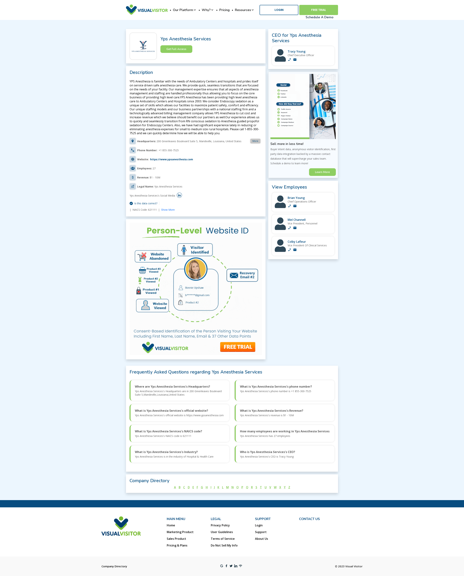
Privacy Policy (220, 525)
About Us (261, 539)
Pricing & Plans (177, 545)
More (255, 141)
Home (171, 525)
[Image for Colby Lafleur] (280, 250)
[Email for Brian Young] (295, 206)
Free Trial (318, 10)
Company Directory (114, 566)
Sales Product (176, 539)
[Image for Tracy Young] (280, 60)
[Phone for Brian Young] (289, 206)
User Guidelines (222, 532)
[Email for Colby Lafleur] (295, 250)
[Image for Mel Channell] (280, 229)
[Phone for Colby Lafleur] (289, 250)
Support (261, 532)
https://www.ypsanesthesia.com (171, 159)
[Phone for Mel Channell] (289, 228)
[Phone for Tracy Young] (289, 60)
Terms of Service (223, 539)
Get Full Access (176, 49)
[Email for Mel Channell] (295, 228)
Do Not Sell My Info (224, 545)
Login (279, 10)
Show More (168, 209)
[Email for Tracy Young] (295, 60)
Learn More (322, 172)
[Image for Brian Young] (280, 207)
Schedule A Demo (320, 17)
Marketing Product (180, 532)
